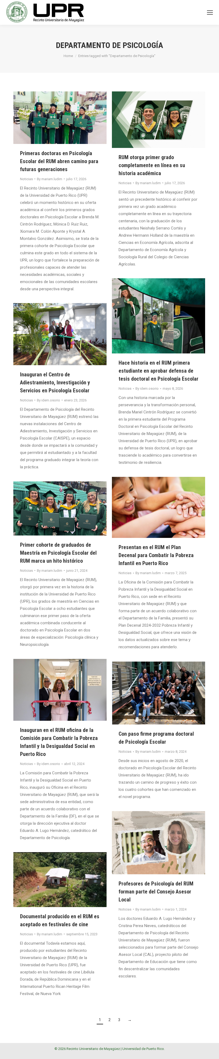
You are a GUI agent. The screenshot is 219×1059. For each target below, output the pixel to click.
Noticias (26, 179)
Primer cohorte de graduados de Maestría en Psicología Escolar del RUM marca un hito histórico (58, 553)
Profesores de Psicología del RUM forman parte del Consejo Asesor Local (156, 891)
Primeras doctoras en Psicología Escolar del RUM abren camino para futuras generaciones (59, 161)
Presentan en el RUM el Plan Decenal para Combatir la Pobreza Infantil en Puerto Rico (156, 555)
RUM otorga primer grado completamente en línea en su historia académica (152, 165)
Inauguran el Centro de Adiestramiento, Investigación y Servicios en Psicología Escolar (55, 382)
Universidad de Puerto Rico (143, 1049)
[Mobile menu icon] (210, 12)
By (49, 179)
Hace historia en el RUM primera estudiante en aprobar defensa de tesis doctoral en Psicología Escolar (158, 371)
